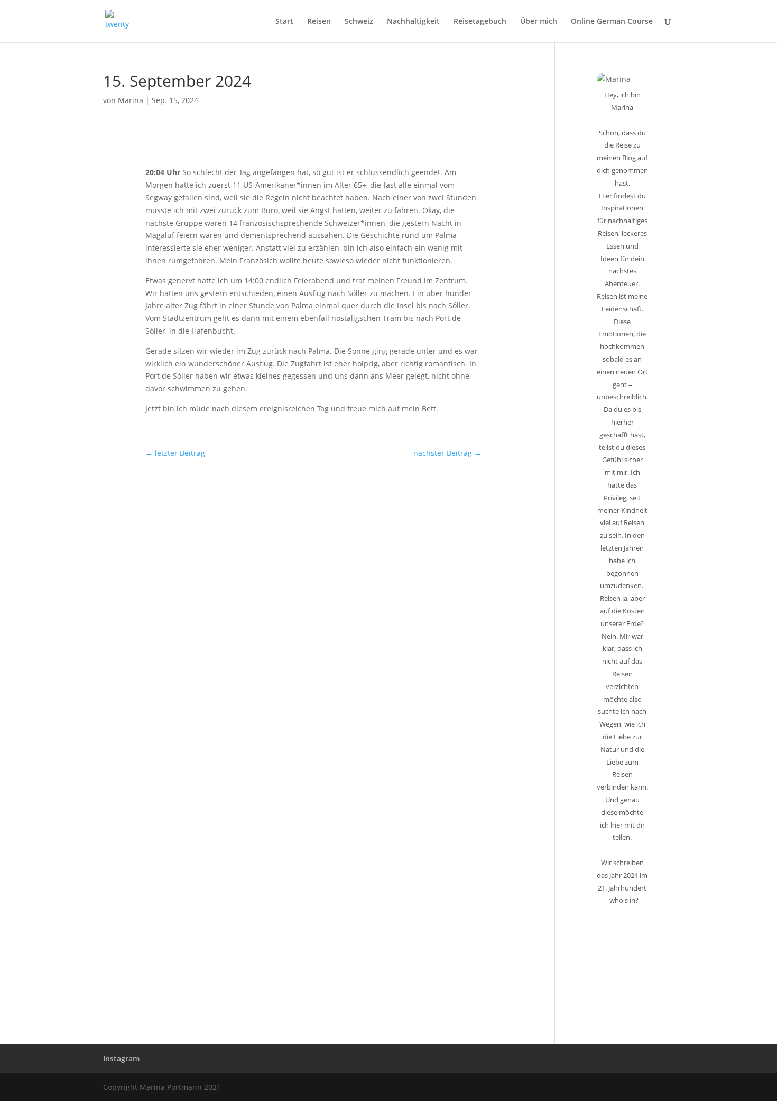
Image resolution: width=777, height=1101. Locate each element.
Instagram (121, 1058)
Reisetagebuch (480, 21)
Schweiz (359, 21)
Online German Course (612, 21)
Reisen (319, 21)
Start (284, 21)
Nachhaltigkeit (413, 21)
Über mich (538, 21)
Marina (130, 100)
